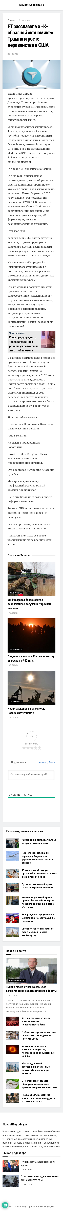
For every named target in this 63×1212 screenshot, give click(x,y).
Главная (11, 20)
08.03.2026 (13, 665)
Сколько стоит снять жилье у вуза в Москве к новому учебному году (37, 932)
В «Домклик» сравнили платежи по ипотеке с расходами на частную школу (39, 1035)
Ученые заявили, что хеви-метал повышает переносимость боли (36, 1021)
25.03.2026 (27, 1170)
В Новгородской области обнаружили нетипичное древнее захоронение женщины (39, 1084)
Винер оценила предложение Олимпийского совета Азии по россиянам (38, 917)
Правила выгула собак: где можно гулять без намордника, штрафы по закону (38, 1098)
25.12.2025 (13, 54)
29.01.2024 (27, 1184)
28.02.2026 (13, 717)
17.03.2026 (13, 613)
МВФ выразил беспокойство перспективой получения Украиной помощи (29, 604)
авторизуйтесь (46, 762)
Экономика (24, 20)
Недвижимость (17, 980)
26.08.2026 (12, 995)
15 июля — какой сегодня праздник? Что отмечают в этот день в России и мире (39, 873)
